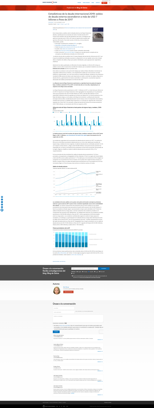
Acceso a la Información (54, 402)
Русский (102, 271)
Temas (92, 2)
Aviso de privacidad (65, 325)
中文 (68, 24)
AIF (59, 406)
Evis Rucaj (50, 22)
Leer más (72, 393)
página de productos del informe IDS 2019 (71, 47)
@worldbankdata (62, 253)
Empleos (60, 402)
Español (55, 24)
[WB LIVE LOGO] (104, 3)
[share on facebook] (2, 199)
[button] (109, 2)
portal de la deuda (65, 50)
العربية (66, 24)
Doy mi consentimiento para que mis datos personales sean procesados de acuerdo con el (90, 276)
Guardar (56, 331)
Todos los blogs (86, 2)
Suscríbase (103, 268)
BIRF (57, 406)
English (58, 24)
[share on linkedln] (2, 205)
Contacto (98, 2)
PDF (75, 43)
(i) (66, 45)
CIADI (67, 406)
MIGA (64, 406)
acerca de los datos (70, 52)
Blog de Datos (82, 8)
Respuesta (99, 339)
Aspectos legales (45, 402)
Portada (79, 2)
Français (62, 24)
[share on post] (2, 202)
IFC (61, 406)
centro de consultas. (76, 254)
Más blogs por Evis (68, 291)
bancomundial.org (106, 0)
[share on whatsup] (2, 207)
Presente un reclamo (107, 402)
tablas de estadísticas (68, 48)
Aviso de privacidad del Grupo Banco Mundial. (90, 277)
